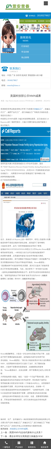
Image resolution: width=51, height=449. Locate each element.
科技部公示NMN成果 (19, 429)
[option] (25, 25)
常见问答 (25, 52)
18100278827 (43, 15)
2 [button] (26, 28)
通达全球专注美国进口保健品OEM (25, 436)
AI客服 (8, 50)
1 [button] (24, 28)
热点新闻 (25, 57)
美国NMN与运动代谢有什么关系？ (26, 432)
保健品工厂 (38, 109)
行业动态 (25, 46)
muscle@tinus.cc (13, 85)
